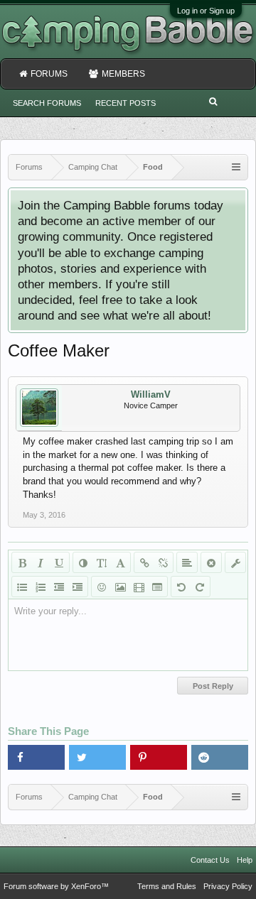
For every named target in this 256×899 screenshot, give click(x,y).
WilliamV (151, 394)
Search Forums (47, 103)
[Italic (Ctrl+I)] (40, 562)
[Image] (120, 586)
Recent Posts (125, 103)
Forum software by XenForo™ (56, 886)
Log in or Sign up (206, 10)
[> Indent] (77, 586)
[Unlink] (162, 562)
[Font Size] (101, 562)
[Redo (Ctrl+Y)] (199, 586)
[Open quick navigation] (236, 167)
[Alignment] (187, 562)
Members (123, 74)
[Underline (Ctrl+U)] (59, 562)
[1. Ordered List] (40, 586)
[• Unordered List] (22, 586)
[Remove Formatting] (211, 562)
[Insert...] (157, 586)
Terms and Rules (166, 886)
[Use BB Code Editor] (235, 562)
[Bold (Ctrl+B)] (22, 562)
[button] (36, 757)
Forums (49, 74)
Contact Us (210, 860)
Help (244, 860)
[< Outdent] (59, 586)
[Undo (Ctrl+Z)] (181, 586)
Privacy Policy (227, 886)
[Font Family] (120, 562)
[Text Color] (83, 562)
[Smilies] (101, 586)
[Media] (138, 586)
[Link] (144, 562)
